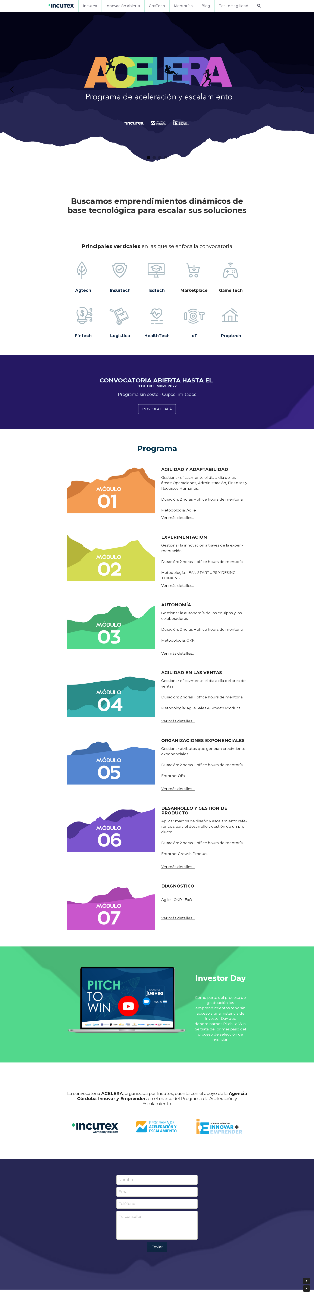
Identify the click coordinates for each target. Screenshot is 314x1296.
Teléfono (127, 1203)
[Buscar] (259, 6)
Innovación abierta (123, 6)
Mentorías (183, 6)
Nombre (126, 1179)
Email (124, 1191)
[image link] (61, 5)
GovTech (157, 6)
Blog (205, 6)
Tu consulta (130, 1216)
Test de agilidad (233, 6)
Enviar (157, 1247)
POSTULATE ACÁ (157, 409)
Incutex (90, 6)
